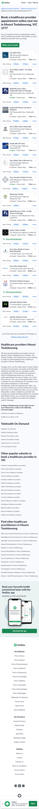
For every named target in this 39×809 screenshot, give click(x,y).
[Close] (2, 803)
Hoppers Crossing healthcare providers (13, 465)
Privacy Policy (19, 770)
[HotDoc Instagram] (23, 786)
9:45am (25, 64)
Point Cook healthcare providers (11, 469)
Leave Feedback (19, 710)
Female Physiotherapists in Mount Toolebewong (16, 544)
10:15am (16, 326)
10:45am (25, 296)
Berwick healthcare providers (10, 511)
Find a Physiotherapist (19, 664)
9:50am (24, 188)
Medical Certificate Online (9, 432)
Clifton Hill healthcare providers (11, 486)
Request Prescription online (10, 436)
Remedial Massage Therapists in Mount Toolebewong (18, 572)
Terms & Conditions (19, 766)
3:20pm (16, 224)
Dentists (19, 729)
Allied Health (19, 725)
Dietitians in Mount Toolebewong (11, 548)
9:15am (25, 155)
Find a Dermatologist (19, 689)
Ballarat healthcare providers (10, 508)
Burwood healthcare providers (10, 490)
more (34, 64)
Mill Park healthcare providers (10, 483)
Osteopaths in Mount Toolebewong (12, 562)
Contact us (19, 762)
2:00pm (25, 121)
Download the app (19, 631)
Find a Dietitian (19, 681)
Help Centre (19, 706)
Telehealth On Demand (8, 429)
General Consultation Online (10, 439)
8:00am (16, 260)
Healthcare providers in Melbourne (12, 413)
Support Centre (19, 742)
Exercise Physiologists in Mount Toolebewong (15, 551)
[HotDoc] (5, 2)
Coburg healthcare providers (10, 476)
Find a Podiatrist (20, 668)
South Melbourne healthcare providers (13, 501)
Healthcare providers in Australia (10, 8)
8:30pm (25, 224)
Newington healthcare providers (11, 504)
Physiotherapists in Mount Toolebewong (14, 565)
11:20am (25, 326)
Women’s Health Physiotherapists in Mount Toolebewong (19, 576)
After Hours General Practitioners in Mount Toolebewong (19, 533)
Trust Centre (19, 774)
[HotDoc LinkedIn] (19, 786)
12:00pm (16, 121)
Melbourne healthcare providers (11, 515)
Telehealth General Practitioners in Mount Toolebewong (19, 541)
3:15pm (25, 243)
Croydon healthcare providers (10, 497)
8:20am (16, 83)
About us (19, 753)
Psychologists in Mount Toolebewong (13, 569)
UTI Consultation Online (9, 446)
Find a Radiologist (19, 693)
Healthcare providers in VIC (28, 8)
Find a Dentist (19, 660)
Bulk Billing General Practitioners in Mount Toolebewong (19, 537)
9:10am (16, 138)
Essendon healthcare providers (11, 479)
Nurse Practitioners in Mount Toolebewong (15, 558)
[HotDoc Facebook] (16, 786)
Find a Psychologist (19, 677)
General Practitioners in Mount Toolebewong (15, 555)
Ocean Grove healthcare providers (12, 472)
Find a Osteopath (19, 685)
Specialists (19, 734)
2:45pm (16, 243)
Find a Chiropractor (19, 672)
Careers (19, 757)
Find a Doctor (19, 656)
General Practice (19, 721)
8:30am (25, 260)
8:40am (25, 83)
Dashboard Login (19, 738)
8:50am (15, 188)
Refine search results (10, 45)
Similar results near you (19, 337)
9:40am (25, 102)
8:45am (25, 311)
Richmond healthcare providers (11, 494)
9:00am (16, 102)
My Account (19, 701)
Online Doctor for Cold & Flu (10, 443)
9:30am (16, 64)
